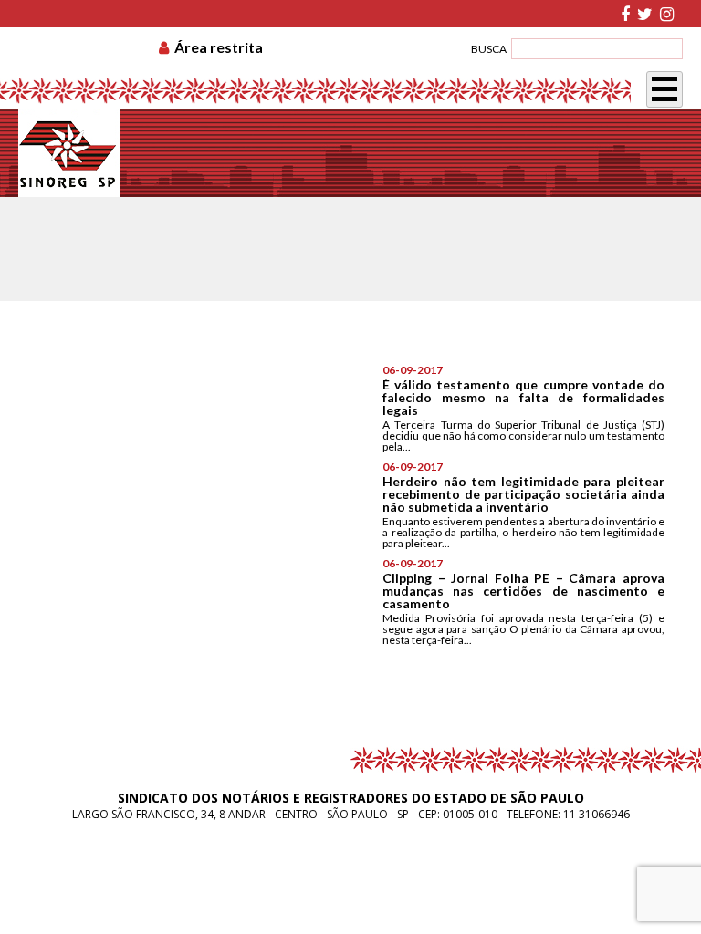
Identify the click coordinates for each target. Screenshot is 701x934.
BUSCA (489, 49)
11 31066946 (596, 814)
